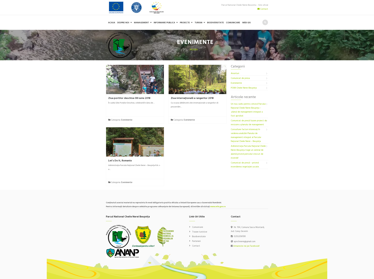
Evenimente (126, 120)
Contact (264, 9)
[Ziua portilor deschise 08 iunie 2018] (135, 93)
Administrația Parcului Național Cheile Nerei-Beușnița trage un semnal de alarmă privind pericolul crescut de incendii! (248, 152)
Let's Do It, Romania (120, 161)
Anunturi (235, 73)
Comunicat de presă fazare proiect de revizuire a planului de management (249, 122)
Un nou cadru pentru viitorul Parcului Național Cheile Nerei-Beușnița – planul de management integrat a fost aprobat (248, 110)
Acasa (111, 22)
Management (141, 22)
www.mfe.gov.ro (218, 206)
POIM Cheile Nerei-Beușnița (244, 88)
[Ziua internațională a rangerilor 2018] (197, 93)
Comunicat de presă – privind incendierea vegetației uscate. (245, 165)
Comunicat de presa (240, 78)
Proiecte (185, 22)
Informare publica (164, 22)
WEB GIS (246, 22)
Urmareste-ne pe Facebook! (246, 246)
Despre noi (123, 22)
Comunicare (233, 22)
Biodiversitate (215, 22)
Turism (198, 22)
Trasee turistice (199, 232)
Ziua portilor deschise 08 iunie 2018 (129, 98)
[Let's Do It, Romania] (135, 155)
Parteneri (196, 241)
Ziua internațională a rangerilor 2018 (192, 98)
